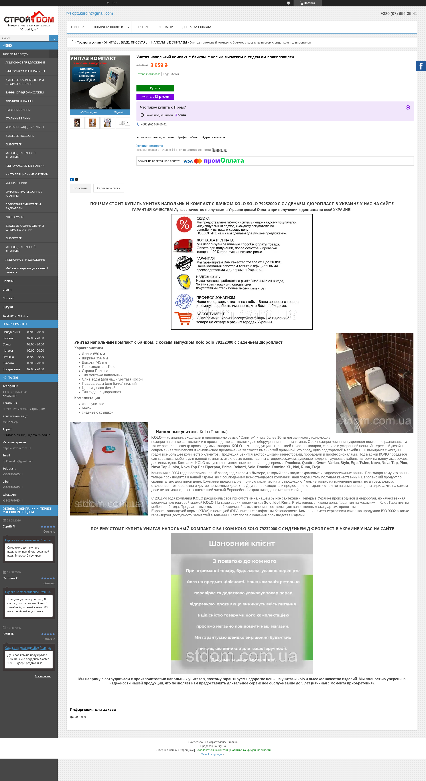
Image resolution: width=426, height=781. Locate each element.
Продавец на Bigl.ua (213, 746)
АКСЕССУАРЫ (15, 217)
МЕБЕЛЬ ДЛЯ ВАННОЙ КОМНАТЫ (21, 155)
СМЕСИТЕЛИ (14, 144)
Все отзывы (43, 676)
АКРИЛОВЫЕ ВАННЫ (19, 101)
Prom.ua (232, 742)
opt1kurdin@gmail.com (18, 461)
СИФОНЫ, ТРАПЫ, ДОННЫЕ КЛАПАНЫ (24, 194)
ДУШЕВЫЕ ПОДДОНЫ (20, 136)
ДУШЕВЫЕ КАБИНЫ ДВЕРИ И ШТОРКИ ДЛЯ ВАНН (25, 82)
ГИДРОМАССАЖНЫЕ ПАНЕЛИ (25, 166)
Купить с (148, 97)
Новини (8, 281)
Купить (155, 88)
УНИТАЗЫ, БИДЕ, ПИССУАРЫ (25, 127)
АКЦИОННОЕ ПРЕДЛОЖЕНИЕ (25, 62)
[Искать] (53, 38)
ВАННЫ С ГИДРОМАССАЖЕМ (25, 92)
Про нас (8, 298)
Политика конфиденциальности (250, 750)
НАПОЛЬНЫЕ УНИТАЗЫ (169, 42)
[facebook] (72, 180)
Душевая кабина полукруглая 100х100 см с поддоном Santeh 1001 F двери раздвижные (28, 659)
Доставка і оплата (15, 315)
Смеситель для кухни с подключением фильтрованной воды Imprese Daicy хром (28, 551)
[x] (76, 180)
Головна (77, 27)
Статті (7, 289)
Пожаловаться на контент (211, 750)
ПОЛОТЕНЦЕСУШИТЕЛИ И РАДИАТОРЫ (23, 206)
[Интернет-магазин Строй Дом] (28, 17)
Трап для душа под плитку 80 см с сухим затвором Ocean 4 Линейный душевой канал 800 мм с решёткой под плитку (27, 605)
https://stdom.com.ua (17, 448)
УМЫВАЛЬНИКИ (16, 183)
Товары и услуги (89, 42)
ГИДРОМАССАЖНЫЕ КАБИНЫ (25, 71)
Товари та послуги (16, 54)
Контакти (166, 27)
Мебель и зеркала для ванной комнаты (27, 270)
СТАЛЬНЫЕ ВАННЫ (18, 118)
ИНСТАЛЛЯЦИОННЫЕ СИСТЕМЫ (27, 174)
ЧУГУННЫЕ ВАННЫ (18, 110)
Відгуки (8, 307)
